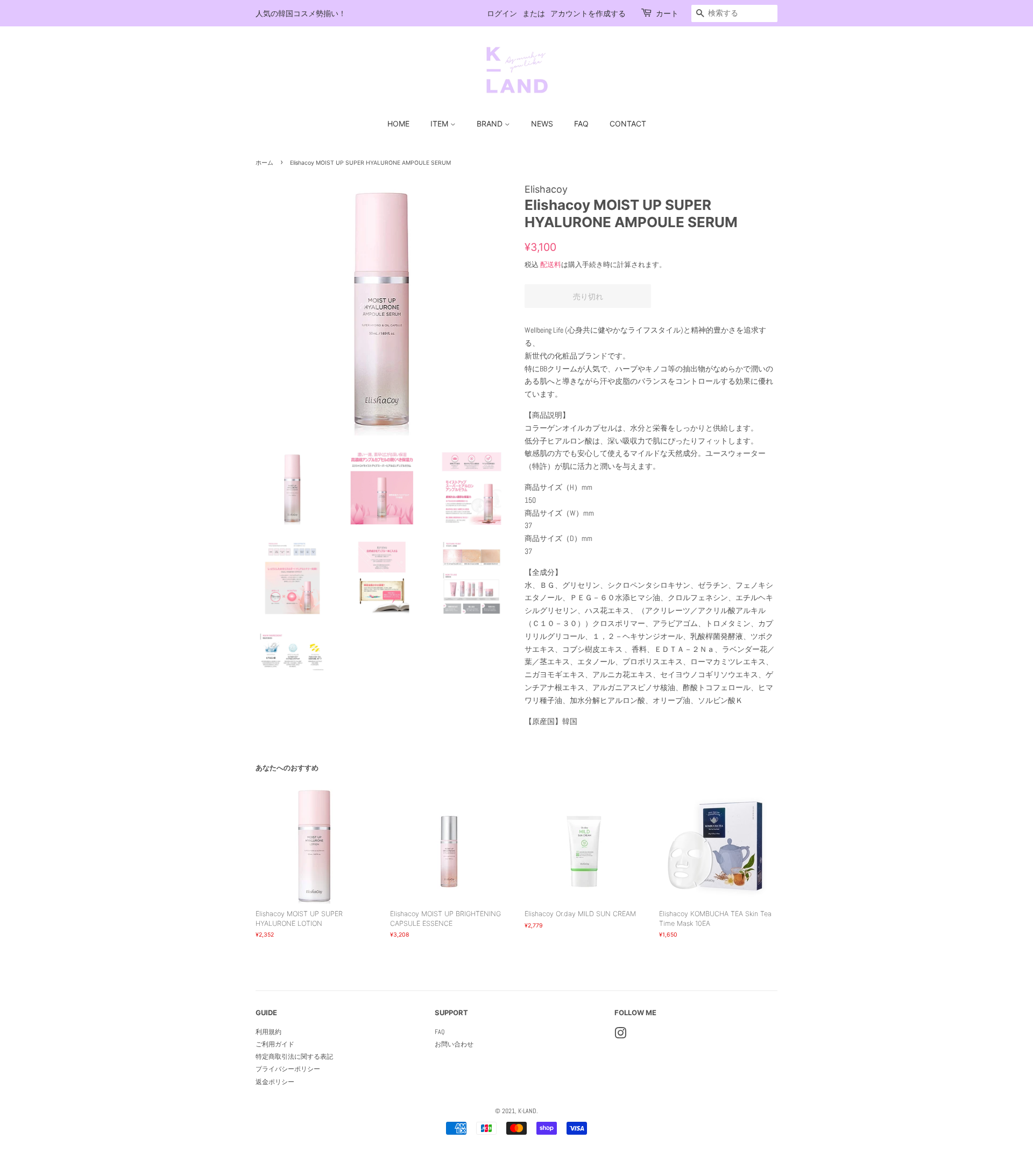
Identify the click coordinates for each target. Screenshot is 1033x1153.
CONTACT (628, 123)
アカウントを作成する (588, 13)
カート (667, 13)
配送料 (550, 264)
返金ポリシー (275, 1082)
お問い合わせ (454, 1044)
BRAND (491, 123)
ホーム (264, 162)
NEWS (542, 123)
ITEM (440, 123)
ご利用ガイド (275, 1044)
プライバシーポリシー (288, 1069)
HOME (398, 123)
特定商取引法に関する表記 (294, 1056)
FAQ (581, 123)
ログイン (502, 13)
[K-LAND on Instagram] (620, 1035)
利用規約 (268, 1032)
